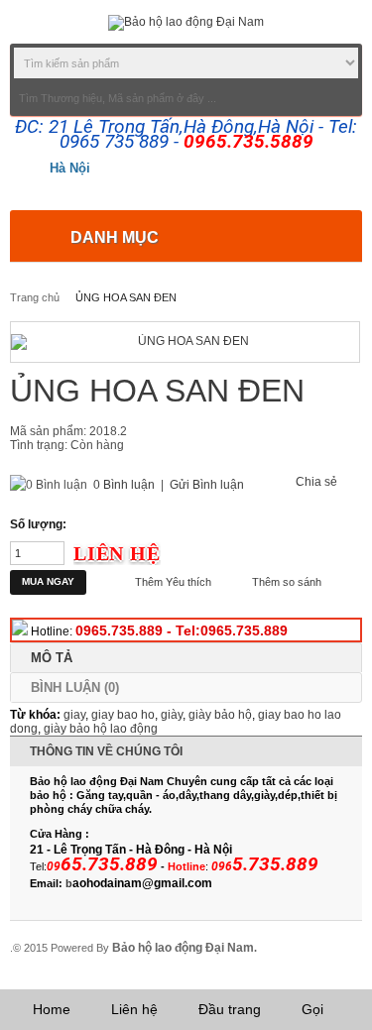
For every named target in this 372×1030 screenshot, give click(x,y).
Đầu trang (229, 1009)
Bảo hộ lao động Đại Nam (183, 948)
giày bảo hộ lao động (101, 729)
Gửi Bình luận (207, 485)
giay (74, 715)
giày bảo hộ (220, 715)
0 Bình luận (124, 485)
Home (51, 1009)
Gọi (312, 1009)
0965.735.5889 (248, 141)
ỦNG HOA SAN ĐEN (126, 297)
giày (172, 715)
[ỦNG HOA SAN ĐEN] (185, 342)
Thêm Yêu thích (173, 582)
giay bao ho (123, 715)
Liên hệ (134, 1009)
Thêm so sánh (286, 582)
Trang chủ (35, 297)
